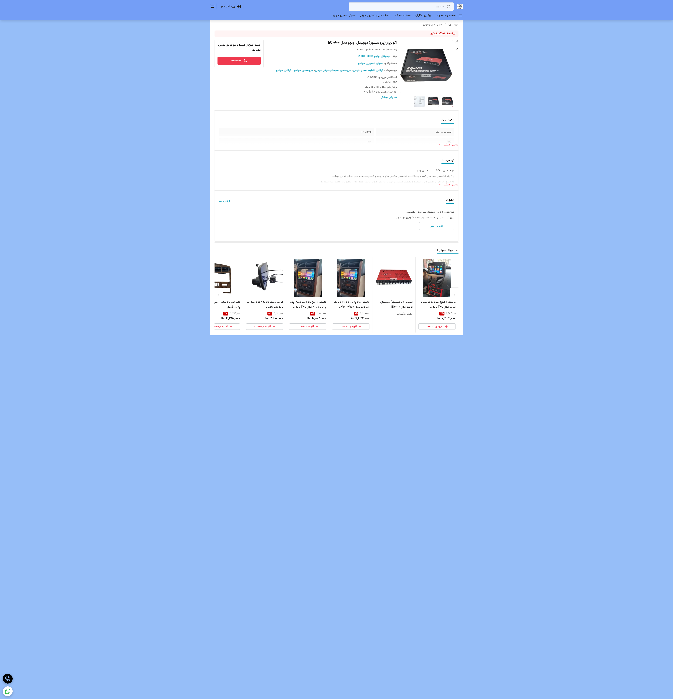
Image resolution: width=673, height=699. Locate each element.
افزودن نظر (225, 201)
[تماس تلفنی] (8, 679)
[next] (218, 295)
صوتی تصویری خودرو (433, 24)
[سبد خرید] (212, 6)
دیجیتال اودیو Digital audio (374, 56)
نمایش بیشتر (450, 145)
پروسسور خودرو (303, 70)
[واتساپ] (8, 691)
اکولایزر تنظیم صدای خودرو (368, 70)
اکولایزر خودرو (284, 70)
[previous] (454, 295)
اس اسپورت (453, 24)
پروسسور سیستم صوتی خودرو (333, 70)
